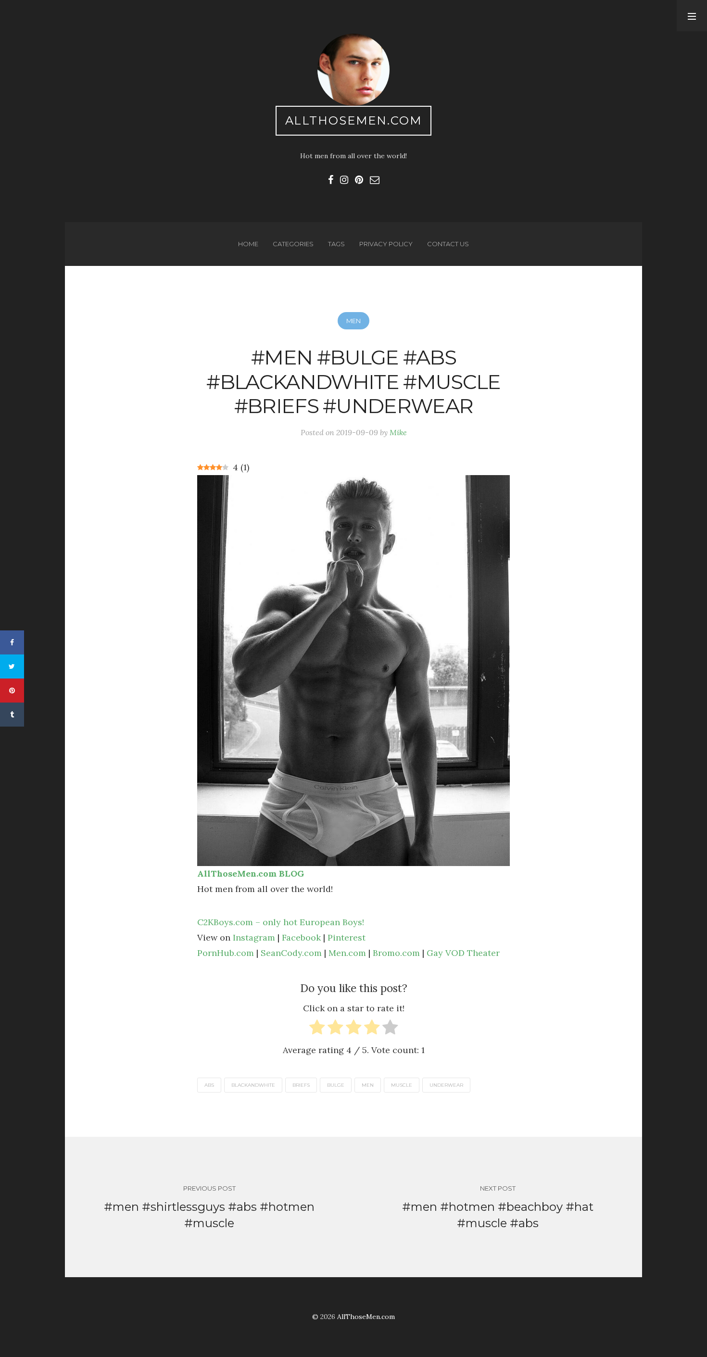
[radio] (317, 1029)
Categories (293, 244)
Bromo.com (396, 952)
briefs (301, 1085)
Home (248, 244)
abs (209, 1085)
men (368, 1085)
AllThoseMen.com (353, 120)
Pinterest (347, 937)
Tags (336, 244)
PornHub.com (225, 952)
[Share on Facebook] (12, 642)
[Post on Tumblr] (12, 715)
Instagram (254, 937)
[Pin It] (12, 690)
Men (353, 321)
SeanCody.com (291, 952)
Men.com (347, 952)
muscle (401, 1085)
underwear (446, 1085)
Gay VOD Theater (463, 952)
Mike (398, 432)
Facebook (301, 937)
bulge (335, 1085)
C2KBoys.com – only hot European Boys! (280, 922)
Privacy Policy (386, 244)
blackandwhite (253, 1085)
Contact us (448, 244)
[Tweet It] (12, 666)
